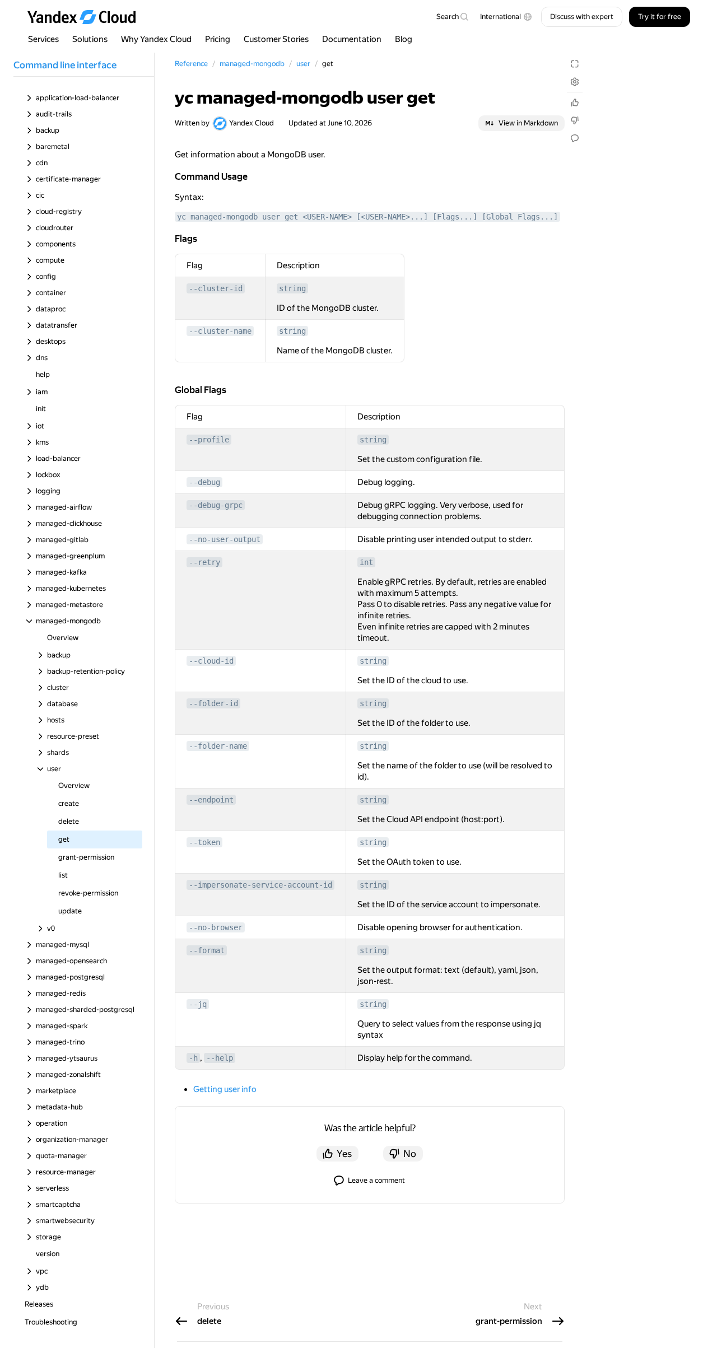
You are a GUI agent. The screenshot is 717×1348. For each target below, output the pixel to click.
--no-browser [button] (216, 927)
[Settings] (575, 82)
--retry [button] (204, 562)
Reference (191, 63)
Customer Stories (276, 39)
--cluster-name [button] (220, 330)
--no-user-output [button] (224, 539)
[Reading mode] (575, 64)
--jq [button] (198, 1004)
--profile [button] (209, 439)
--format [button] (207, 950)
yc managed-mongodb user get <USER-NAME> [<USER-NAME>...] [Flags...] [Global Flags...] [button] (367, 216)
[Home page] (87, 16)
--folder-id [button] (213, 703)
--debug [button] (204, 482)
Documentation (351, 39)
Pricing (217, 39)
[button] (506, 17)
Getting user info (225, 1089)
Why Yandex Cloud (156, 39)
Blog (403, 39)
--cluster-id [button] (216, 288)
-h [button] (193, 1057)
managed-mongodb (252, 63)
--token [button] (204, 842)
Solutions (90, 39)
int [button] (366, 562)
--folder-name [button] (218, 745)
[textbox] (452, 16)
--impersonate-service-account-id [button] (260, 884)
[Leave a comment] (575, 138)
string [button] (292, 288)
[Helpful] (575, 102)
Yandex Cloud (251, 123)
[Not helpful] (575, 120)
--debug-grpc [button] (216, 505)
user (303, 63)
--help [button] (219, 1057)
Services (43, 39)
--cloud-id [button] (211, 660)
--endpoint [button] (211, 799)
